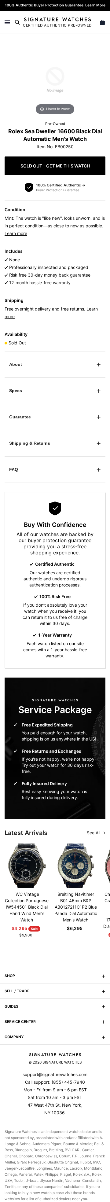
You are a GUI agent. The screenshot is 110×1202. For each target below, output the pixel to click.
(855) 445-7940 (68, 1082)
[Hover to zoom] (55, 79)
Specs (15, 390)
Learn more (16, 233)
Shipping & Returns (29, 443)
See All (94, 832)
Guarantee (20, 416)
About (15, 364)
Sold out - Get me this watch (55, 165)
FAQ (13, 469)
